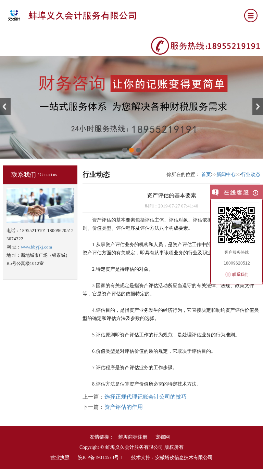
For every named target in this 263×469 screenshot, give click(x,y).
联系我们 (240, 274)
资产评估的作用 (123, 407)
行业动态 (250, 174)
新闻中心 (226, 174)
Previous (5, 106)
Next (257, 106)
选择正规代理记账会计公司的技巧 (145, 397)
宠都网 (162, 437)
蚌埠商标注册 (132, 437)
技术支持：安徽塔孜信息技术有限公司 (172, 457)
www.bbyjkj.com (36, 247)
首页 (206, 174)
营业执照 (60, 457)
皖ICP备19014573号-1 (100, 457)
